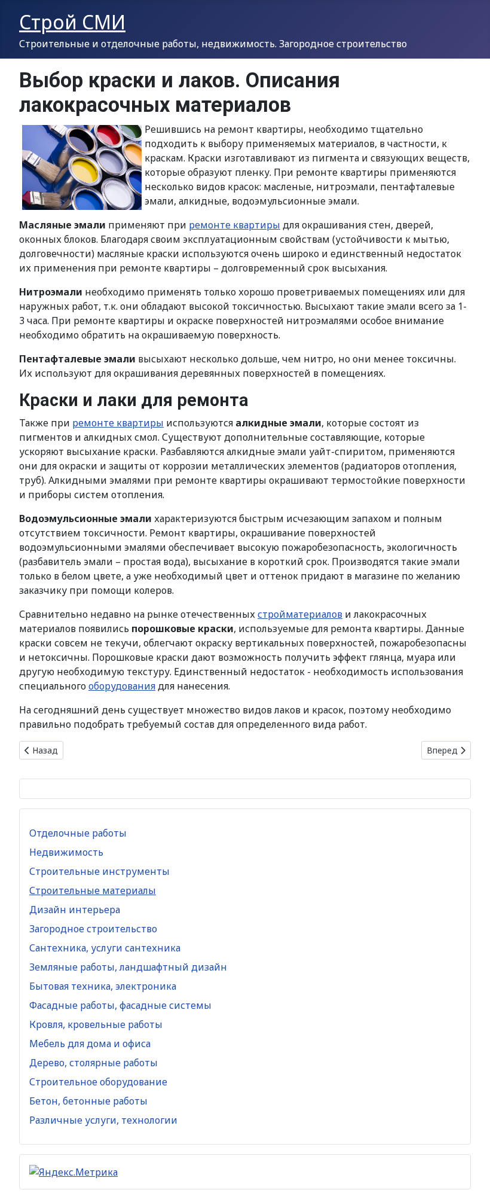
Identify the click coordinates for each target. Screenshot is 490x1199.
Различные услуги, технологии (103, 1120)
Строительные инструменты (99, 871)
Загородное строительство (93, 928)
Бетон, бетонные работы (88, 1101)
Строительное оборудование (98, 1081)
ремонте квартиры (234, 224)
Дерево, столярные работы (93, 1062)
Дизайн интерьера (74, 909)
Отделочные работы (78, 833)
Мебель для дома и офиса (90, 1043)
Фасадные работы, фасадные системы (120, 1005)
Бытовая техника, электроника (102, 986)
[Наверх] (469, 1176)
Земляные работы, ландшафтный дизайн (128, 967)
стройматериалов (300, 614)
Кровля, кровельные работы (96, 1024)
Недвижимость (66, 852)
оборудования (121, 685)
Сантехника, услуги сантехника (104, 947)
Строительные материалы (92, 890)
